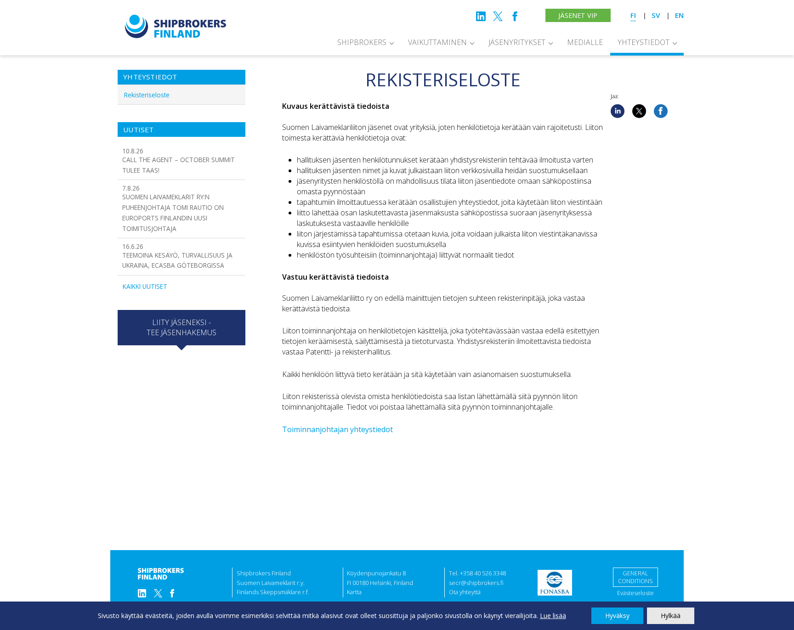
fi (633, 15)
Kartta (354, 592)
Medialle (585, 42)
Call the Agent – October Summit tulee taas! (178, 160)
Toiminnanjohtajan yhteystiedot (337, 429)
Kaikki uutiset (145, 286)
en (679, 15)
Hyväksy (617, 615)
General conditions (635, 577)
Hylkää (671, 615)
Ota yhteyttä (465, 592)
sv (656, 15)
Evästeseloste (635, 593)
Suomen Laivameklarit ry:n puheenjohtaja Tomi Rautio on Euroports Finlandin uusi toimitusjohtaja (173, 208)
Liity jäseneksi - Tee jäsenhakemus (181, 327)
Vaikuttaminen (437, 42)
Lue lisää (553, 615)
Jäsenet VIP (577, 15)
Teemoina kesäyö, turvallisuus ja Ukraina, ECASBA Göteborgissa (177, 256)
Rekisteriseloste (147, 94)
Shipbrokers (361, 42)
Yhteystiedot (643, 42)
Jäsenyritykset (516, 42)
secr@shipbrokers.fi (476, 583)
